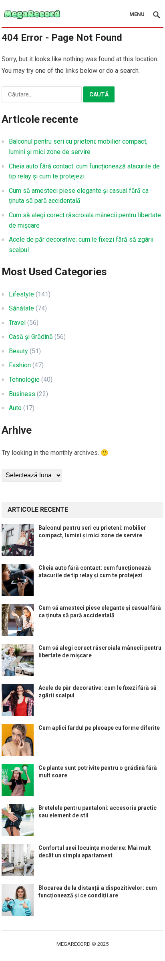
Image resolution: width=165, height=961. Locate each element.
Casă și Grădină (31, 336)
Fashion (20, 365)
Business (22, 394)
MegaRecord (73, 944)
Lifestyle (21, 294)
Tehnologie (24, 379)
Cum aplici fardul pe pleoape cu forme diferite (99, 728)
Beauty (18, 351)
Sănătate (21, 308)
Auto (15, 408)
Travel (17, 322)
